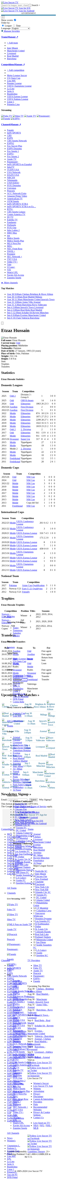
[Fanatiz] (5, 118)
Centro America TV (22, 1065)
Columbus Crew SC (25, 841)
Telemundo (18, 1030)
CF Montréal (22, 838)
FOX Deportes (20, 1036)
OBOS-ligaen (27, 400)
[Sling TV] (18, 116)
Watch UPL (18, 1123)
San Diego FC (22, 872)
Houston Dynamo (23, 849)
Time (18, 25)
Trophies (5, 364)
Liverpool (17, 742)
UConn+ (17, 1117)
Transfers (5, 366)
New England (41, 879)
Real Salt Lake (21, 864)
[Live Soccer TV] (9, 2)
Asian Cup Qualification (33, 585)
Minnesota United (44, 939)
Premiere (17, 1104)
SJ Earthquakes (42, 924)
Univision (17, 1038)
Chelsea (16, 740)
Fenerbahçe (18, 787)
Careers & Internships (43, 1099)
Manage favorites (11, 31)
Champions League (22, 675)
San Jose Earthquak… (25, 854)
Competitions (7, 64)
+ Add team (12, 43)
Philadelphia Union (25, 835)
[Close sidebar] (2, 323)
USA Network (19, 1023)
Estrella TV (18, 1070)
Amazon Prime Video (23, 1046)
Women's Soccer (41, 1083)
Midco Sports (19, 1088)
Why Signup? (45, 799)
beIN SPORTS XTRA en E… (27, 1057)
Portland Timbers (23, 867)
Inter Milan (18, 766)
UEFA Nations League (17, 99)
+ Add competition (15, 70)
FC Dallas (19, 856)
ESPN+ (16, 1004)
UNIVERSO (19, 1033)
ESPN (16, 988)
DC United (21, 830)
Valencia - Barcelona (44, 1036)
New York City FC (23, 820)
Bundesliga (18, 688)
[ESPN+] (15, 118)
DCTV (16, 1067)
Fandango (17, 1073)
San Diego (41, 942)
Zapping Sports (20, 1128)
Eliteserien (25, 403)
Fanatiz (16, 980)
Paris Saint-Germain (22, 784)
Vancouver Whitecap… (25, 846)
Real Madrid (18, 758)
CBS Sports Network (23, 991)
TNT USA (18, 1109)
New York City (42, 887)
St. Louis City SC (23, 859)
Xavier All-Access (21, 1125)
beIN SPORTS (20, 983)
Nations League (20, 678)
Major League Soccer (23, 658)
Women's (11, 1140)
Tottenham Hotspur (22, 750)
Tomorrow (18, 630)
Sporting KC (42, 955)
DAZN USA (19, 1025)
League (8, 25)
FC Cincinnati (21, 817)
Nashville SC (21, 804)
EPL (9, 1159)
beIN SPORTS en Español (19, 164)
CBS (15, 986)
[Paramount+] (43, 116)
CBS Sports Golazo (22, 1062)
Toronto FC (21, 827)
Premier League (20, 680)
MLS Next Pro (20, 1094)
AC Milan (17, 769)
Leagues (11, 647)
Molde (13, 413)
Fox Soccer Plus (20, 996)
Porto (15, 777)
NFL (42, 1125)
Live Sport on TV (41, 1123)
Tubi (15, 1115)
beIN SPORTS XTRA (23, 1054)
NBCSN (17, 1028)
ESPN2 (16, 994)
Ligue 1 (16, 691)
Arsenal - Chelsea (42, 1039)
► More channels (9, 282)
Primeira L (12, 1172)
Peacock (17, 1041)
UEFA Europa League (17, 96)
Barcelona (17, 755)
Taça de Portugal (20, 696)
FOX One (17, 1078)
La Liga (16, 683)
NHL (48, 1125)
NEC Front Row (20, 1099)
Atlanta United (43, 900)
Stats (3, 361)
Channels (11, 893)
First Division (27, 407)
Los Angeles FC (22, 851)
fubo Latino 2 (19, 1080)
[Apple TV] (30, 116)
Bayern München (21, 779)
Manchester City (20, 745)
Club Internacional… (24, 806)
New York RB (41, 889)
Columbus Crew (43, 910)
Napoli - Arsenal (42, 1057)
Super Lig (25, 439)
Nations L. (12, 1148)
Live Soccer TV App (43, 1086)
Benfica (16, 774)
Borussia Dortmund (22, 782)
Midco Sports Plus (21, 1091)
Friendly (26, 592)
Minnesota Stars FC (25, 870)
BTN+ (16, 1059)
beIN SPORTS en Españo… (26, 1015)
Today (16, 628)
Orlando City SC (22, 825)
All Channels (13, 1133)
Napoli (16, 771)
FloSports (17, 1075)
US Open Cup (19, 661)
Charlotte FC (21, 814)
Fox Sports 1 (19, 1001)
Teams (10, 726)
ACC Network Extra (22, 1044)
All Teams (12, 888)
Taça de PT (12, 1174)
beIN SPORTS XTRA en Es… (21, 206)
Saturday (17, 633)
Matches (11, 616)
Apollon (13, 407)
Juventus (17, 763)
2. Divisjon (26, 429)
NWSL (16, 664)
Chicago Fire (21, 809)
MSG (15, 1096)
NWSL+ (17, 1102)
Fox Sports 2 (19, 1007)
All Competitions (15, 721)
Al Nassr (17, 790)
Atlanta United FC (24, 833)
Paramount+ (18, 1012)
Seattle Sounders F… (26, 875)
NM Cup (30, 477)
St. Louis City (41, 929)
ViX (15, 1120)
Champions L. (13, 1145)
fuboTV (16, 1017)
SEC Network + (20, 1107)
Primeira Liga (19, 694)
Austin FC (21, 880)
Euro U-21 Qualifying (32, 588)
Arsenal (16, 737)
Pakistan (13, 585)
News (9, 1138)
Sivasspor (14, 439)
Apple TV (17, 1009)
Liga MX (17, 716)
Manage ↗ (13, 37)
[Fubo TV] (6, 116)
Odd (18, 343)
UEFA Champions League (19, 86)
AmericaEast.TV (20, 1049)
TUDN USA (19, 1020)
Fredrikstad (15, 458)
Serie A (16, 686)
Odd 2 (13, 396)
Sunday (16, 635)
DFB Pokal (18, 699)
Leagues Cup (19, 713)
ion (14, 1086)
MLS (9, 1153)
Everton (16, 753)
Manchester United (21, 748)
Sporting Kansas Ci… (26, 883)
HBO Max (18, 1083)
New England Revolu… (26, 812)
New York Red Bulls (24, 822)
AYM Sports (19, 1051)
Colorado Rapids (22, 862)
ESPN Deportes (20, 999)
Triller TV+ (18, 1112)
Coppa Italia (18, 701)
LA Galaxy (21, 877)
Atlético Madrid (20, 761)
